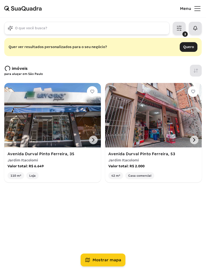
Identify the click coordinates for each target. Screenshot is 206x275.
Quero (188, 47)
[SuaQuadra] (92, 8)
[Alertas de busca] (195, 28)
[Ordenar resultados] (196, 71)
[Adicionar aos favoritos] (92, 91)
